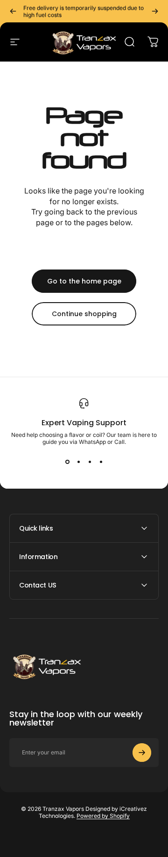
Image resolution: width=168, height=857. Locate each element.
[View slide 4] (100, 462)
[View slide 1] (67, 462)
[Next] (155, 11)
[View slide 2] (78, 462)
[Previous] (13, 11)
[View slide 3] (89, 462)
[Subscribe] (142, 752)
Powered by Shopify (103, 815)
